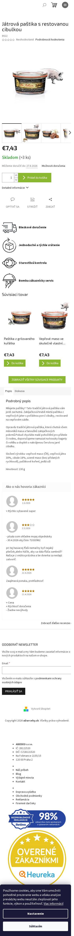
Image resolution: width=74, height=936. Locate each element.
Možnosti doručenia (53, 166)
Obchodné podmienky (29, 796)
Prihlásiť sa (13, 691)
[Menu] (65, 5)
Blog (18, 774)
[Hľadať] (44, 5)
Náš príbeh (22, 770)
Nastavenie (35, 914)
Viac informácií (53, 903)
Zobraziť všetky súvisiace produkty (37, 379)
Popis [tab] (8, 391)
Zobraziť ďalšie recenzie (55, 623)
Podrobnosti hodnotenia (50, 40)
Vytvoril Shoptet (40, 709)
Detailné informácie (13, 188)
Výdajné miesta (25, 778)
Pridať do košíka (37, 177)
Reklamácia (22, 800)
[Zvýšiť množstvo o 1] (16, 175)
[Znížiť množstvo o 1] (16, 180)
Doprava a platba (26, 792)
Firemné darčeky (26, 803)
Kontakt (20, 782)
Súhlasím (35, 926)
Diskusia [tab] (19, 391)
